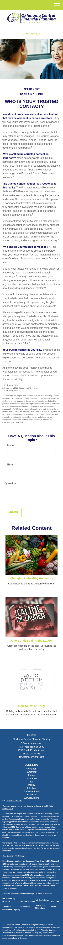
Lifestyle (31, 788)
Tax (31, 781)
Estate (31, 775)
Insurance (31, 778)
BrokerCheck (7, 808)
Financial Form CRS (14, 800)
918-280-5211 (33, 33)
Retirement (31, 768)
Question (10, 483)
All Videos (31, 794)
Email (10, 464)
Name (10, 445)
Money (31, 784)
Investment (31, 771)
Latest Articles (31, 791)
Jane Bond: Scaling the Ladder (31, 640)
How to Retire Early (31, 706)
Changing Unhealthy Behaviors (31, 578)
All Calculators (31, 797)
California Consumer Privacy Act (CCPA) (26, 845)
